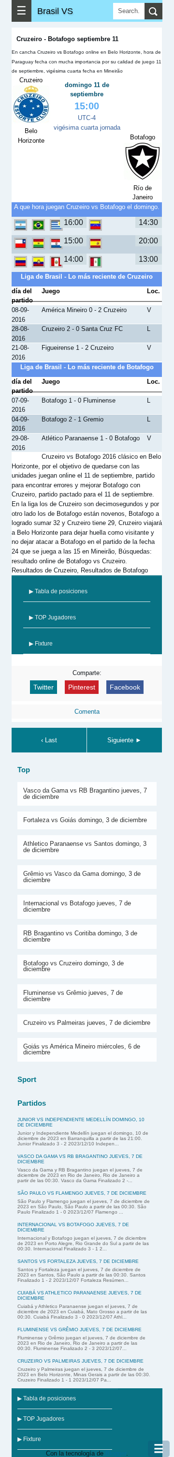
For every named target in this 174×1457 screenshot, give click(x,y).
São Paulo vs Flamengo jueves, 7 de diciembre (81, 1193)
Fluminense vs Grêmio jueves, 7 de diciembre (73, 996)
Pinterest (81, 687)
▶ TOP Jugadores (52, 617)
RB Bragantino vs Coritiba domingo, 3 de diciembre (80, 936)
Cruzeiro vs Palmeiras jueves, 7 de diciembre (86, 1022)
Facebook (125, 687)
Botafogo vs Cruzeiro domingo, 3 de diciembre (73, 966)
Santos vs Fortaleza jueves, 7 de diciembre (78, 1261)
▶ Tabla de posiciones (58, 591)
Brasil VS (55, 11)
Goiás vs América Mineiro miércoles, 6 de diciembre (81, 1049)
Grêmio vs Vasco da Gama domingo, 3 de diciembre (82, 877)
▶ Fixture (41, 643)
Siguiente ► (124, 740)
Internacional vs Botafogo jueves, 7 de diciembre (77, 906)
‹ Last (49, 740)
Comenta (87, 711)
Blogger (115, 1453)
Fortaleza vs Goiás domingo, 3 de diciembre (85, 820)
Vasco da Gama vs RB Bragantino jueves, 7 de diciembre (85, 793)
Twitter (43, 687)
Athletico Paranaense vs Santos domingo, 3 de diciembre (84, 847)
